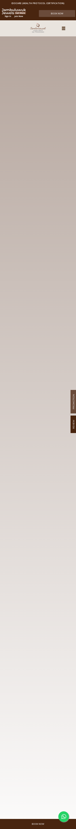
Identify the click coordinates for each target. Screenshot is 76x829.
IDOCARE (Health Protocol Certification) (38, 3)
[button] (63, 28)
